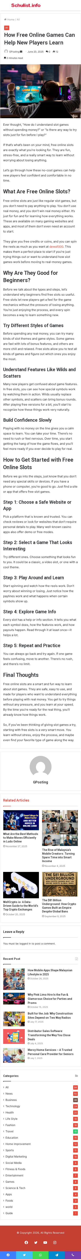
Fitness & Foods (15, 1169)
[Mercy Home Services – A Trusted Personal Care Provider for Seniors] (14, 1055)
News (9, 1093)
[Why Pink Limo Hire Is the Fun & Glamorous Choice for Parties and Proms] (14, 998)
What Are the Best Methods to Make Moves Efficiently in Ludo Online (20, 837)
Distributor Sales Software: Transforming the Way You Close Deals (49, 1035)
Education (12, 1137)
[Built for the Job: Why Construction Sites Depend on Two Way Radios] (14, 1019)
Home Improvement (18, 1144)
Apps (9, 1194)
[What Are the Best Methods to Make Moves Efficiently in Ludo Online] (21, 820)
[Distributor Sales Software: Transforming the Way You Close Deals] (14, 1036)
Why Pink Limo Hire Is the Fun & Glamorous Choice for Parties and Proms (50, 998)
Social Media (14, 1162)
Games (10, 1181)
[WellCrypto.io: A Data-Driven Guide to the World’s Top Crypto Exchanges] (21, 885)
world (9, 1206)
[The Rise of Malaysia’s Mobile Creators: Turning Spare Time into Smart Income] (60, 828)
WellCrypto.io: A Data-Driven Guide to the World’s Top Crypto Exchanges (20, 905)
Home (10, 19)
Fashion (10, 1125)
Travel (9, 1131)
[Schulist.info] (25, 5)
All (18, 19)
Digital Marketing (16, 1156)
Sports (10, 1150)
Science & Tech (15, 1188)
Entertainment (14, 1175)
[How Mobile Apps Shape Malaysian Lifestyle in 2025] (14, 979)
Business (11, 1099)
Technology (13, 1106)
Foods (9, 1200)
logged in (25, 943)
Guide (9, 1213)
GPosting (14, 51)
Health (10, 1112)
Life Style (11, 1118)
